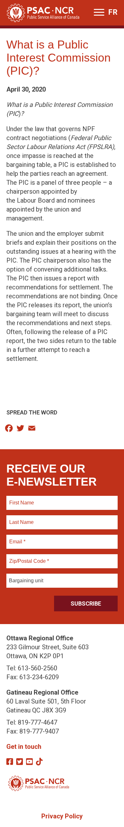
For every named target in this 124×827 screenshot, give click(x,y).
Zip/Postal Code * (28, 557)
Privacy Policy (62, 816)
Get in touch (23, 746)
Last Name (20, 518)
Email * (17, 538)
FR (113, 12)
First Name (21, 499)
